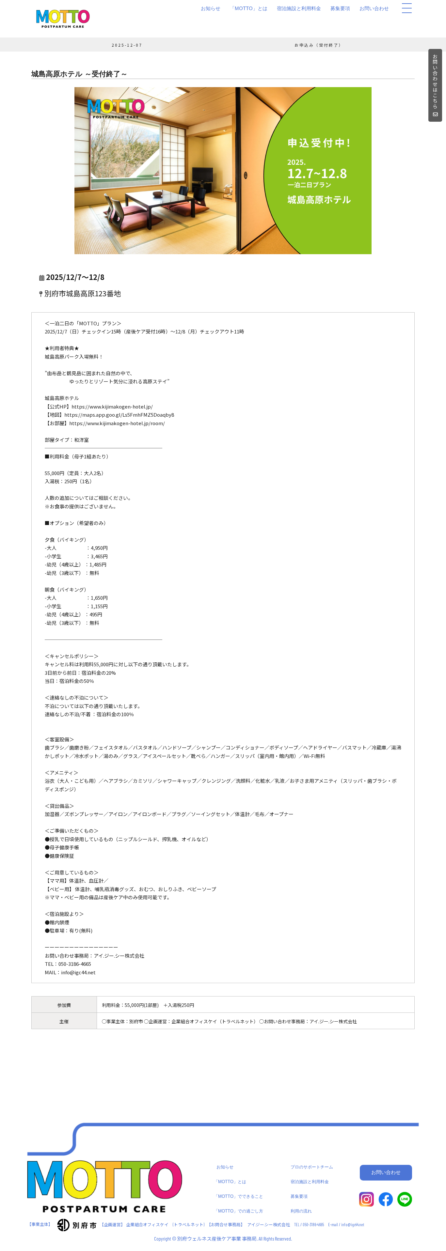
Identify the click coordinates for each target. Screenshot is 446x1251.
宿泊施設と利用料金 (299, 8)
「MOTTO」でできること (238, 1196)
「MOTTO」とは (248, 8)
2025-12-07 (127, 45)
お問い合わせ (374, 8)
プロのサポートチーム (312, 1167)
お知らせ (210, 8)
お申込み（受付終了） (319, 45)
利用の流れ (301, 1211)
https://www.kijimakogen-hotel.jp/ (112, 406)
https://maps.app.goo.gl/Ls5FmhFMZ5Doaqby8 (119, 414)
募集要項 (340, 8)
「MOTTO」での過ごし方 (238, 1211)
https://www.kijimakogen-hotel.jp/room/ (117, 423)
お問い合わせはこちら (435, 81)
